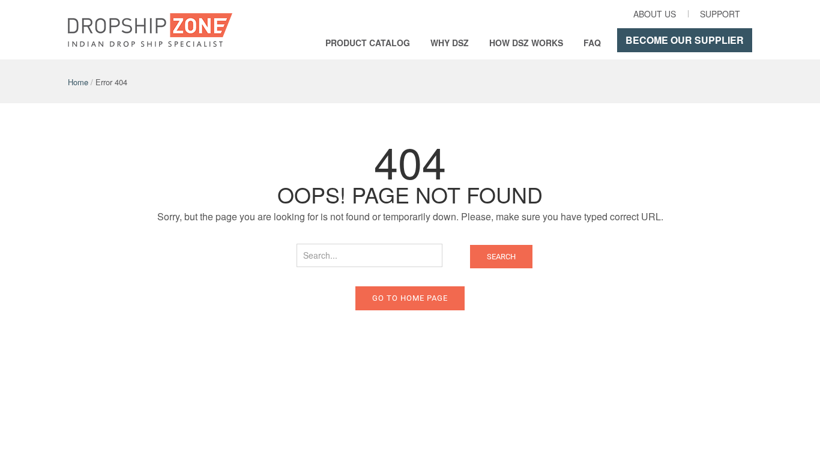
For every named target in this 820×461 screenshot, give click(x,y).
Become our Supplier (685, 40)
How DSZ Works (526, 43)
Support (720, 14)
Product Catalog (367, 43)
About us (654, 14)
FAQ (592, 43)
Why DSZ (449, 43)
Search (501, 256)
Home (78, 82)
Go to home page (410, 298)
